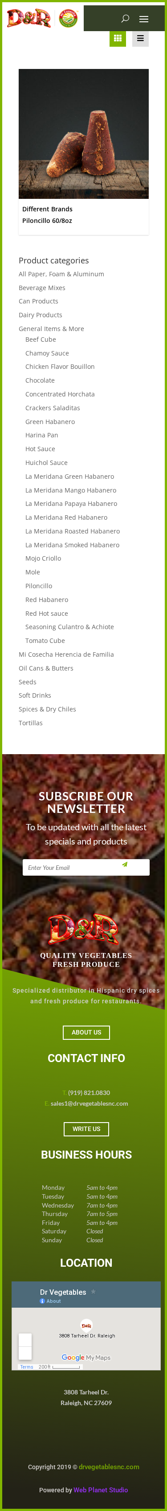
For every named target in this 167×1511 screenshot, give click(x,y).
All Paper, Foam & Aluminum (61, 274)
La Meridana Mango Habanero (70, 490)
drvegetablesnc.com (109, 1467)
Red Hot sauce (46, 613)
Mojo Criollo (43, 558)
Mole (32, 572)
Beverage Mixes (42, 287)
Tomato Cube (45, 640)
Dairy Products (40, 315)
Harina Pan (41, 435)
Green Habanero (50, 421)
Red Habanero (46, 599)
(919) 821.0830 (89, 1092)
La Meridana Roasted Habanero (72, 531)
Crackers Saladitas (52, 408)
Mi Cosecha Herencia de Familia (66, 654)
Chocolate (40, 380)
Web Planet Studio (100, 1490)
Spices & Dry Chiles (47, 709)
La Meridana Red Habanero (66, 517)
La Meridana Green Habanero (69, 476)
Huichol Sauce (46, 462)
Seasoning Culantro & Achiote (69, 626)
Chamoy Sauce (47, 353)
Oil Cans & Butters (46, 668)
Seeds (28, 682)
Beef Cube (40, 339)
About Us (86, 1032)
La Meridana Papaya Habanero (71, 503)
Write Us (86, 1128)
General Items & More (51, 328)
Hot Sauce (40, 448)
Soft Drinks (35, 695)
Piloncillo (38, 586)
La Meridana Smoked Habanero (72, 545)
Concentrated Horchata (60, 394)
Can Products (38, 301)
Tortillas (31, 723)
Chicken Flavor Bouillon (60, 366)
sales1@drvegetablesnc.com (89, 1103)
